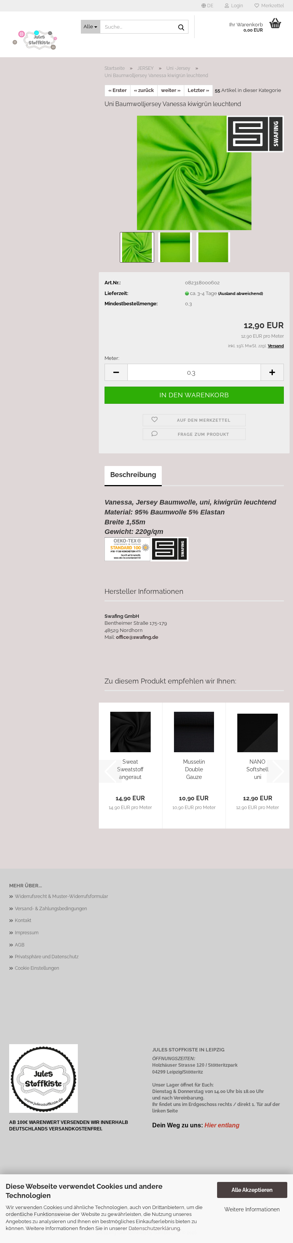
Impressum (27, 932)
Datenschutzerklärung (154, 1228)
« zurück (144, 90)
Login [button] (236, 5)
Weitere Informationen (252, 1209)
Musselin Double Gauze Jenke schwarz (194, 770)
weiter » (170, 90)
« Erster (117, 90)
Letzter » (198, 90)
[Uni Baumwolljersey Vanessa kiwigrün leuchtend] (194, 172)
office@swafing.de (137, 637)
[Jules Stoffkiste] (39, 40)
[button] (207, 5)
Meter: (112, 358)
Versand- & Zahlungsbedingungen (51, 908)
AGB (19, 945)
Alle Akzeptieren (252, 1190)
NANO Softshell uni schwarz (257, 770)
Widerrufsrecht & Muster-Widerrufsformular (61, 896)
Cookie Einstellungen (37, 968)
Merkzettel (271, 5)
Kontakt (23, 920)
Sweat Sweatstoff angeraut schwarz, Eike (130, 770)
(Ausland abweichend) (240, 293)
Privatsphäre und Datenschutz (47, 956)
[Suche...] (181, 27)
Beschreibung (133, 475)
